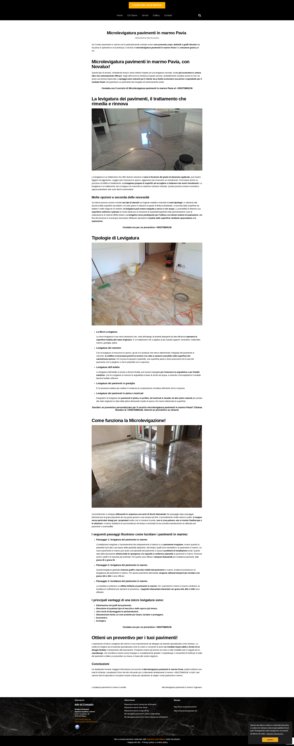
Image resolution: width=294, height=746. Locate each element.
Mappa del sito (134, 742)
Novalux (191, 644)
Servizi (145, 15)
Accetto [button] (270, 740)
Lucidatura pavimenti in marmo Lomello (109, 687)
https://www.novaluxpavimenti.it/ (185, 707)
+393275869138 (184, 88)
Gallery (156, 15)
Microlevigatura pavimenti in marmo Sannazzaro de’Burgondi (146, 717)
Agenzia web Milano (155, 739)
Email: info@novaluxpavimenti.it (86, 722)
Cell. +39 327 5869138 (83, 719)
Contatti (168, 15)
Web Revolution (153, 38)
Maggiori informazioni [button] (275, 734)
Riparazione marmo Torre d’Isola (135, 707)
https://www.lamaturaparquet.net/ (185, 711)
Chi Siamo (132, 15)
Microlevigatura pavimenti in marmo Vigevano (182, 687)
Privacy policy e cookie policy (155, 742)
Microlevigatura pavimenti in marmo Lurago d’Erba (142, 714)
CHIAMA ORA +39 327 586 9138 (147, 5)
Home (120, 15)
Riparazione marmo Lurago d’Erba (136, 711)
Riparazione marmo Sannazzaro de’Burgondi (140, 704)
